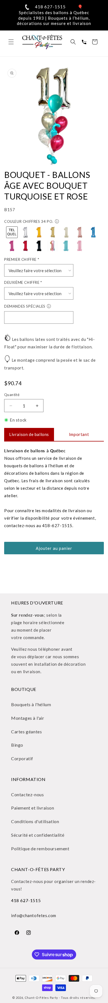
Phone (84, 41)
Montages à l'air (27, 718)
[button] (11, 42)
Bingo (17, 744)
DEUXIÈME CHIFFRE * (23, 282)
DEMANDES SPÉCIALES (24, 306)
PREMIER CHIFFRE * (21, 259)
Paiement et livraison (32, 807)
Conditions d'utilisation (35, 821)
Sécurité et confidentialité (37, 835)
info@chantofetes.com (33, 915)
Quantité (11, 394)
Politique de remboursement (40, 848)
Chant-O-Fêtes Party (41, 997)
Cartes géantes (26, 731)
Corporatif (22, 758)
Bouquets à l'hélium (31, 704)
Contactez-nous (27, 794)
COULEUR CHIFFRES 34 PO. (28, 221)
